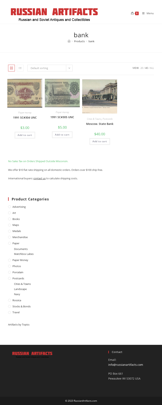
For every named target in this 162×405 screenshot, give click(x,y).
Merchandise (20, 237)
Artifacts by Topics (18, 324)
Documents (21, 249)
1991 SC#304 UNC (25, 117)
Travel (16, 312)
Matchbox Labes (24, 254)
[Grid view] (11, 68)
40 (146, 68)
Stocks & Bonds (21, 306)
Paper (15, 243)
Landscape (20, 289)
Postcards (108, 119)
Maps (15, 225)
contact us (39, 178)
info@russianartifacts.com (125, 365)
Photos (16, 266)
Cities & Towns (94, 119)
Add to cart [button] (25, 135)
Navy (17, 294)
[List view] (20, 68)
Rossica (16, 300)
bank (91, 41)
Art (14, 213)
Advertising (19, 207)
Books (16, 219)
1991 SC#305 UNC (62, 117)
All (152, 68)
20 (141, 68)
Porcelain (17, 272)
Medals (16, 231)
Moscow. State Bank (99, 124)
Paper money (24, 112)
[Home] (69, 41)
